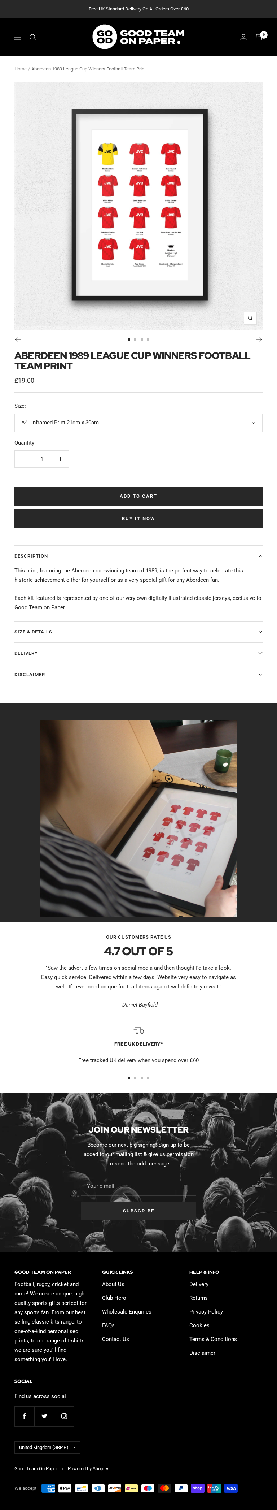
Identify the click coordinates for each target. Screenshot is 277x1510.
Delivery (26, 653)
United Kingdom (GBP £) (44, 1447)
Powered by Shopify (88, 1468)
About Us (113, 1284)
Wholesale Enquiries (126, 1311)
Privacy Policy (206, 1311)
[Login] (243, 37)
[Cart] (259, 37)
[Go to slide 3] (142, 339)
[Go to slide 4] (148, 339)
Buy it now (138, 518)
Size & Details (33, 632)
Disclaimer (29, 674)
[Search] (33, 37)
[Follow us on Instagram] (64, 1416)
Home (20, 69)
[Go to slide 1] (129, 339)
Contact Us (115, 1339)
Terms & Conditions (213, 1339)
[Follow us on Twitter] (44, 1416)
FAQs (108, 1325)
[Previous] (17, 339)
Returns (198, 1298)
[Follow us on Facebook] (24, 1416)
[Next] (259, 339)
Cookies (199, 1325)
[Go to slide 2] (135, 339)
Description (31, 556)
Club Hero (114, 1298)
